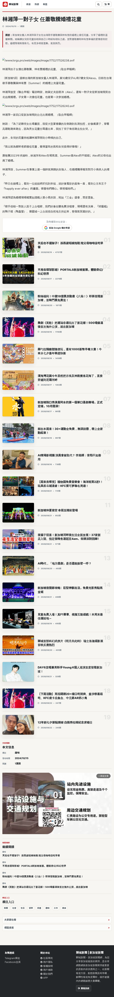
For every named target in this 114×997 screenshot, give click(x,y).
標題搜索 (9, 927)
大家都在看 (10, 919)
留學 (31, 908)
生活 (22, 908)
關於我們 (47, 973)
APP (45, 977)
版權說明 (47, 966)
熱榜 (37, 4)
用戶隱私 (47, 962)
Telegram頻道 (12, 958)
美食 (64, 908)
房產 (39, 908)
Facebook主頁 (13, 962)
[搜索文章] (98, 4)
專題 (45, 4)
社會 (14, 908)
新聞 (6, 908)
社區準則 (47, 958)
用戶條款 (47, 969)
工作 (56, 908)
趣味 (17, 752)
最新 (28, 4)
